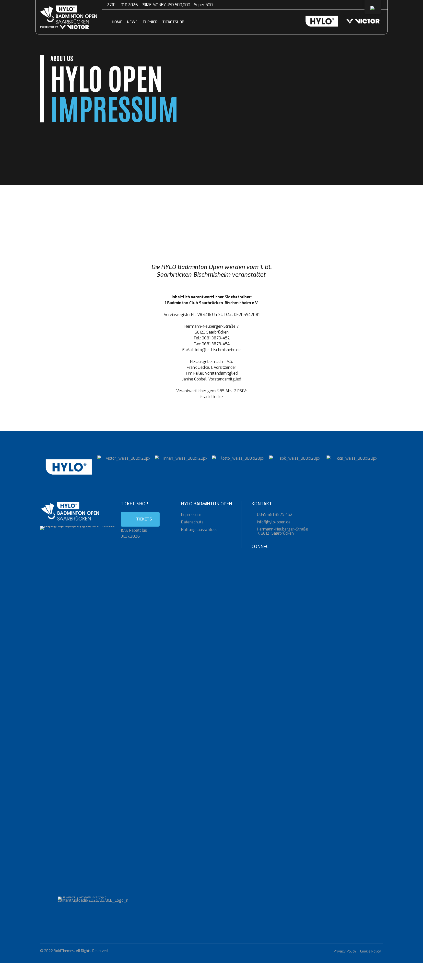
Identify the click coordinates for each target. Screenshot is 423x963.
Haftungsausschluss (199, 529)
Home (117, 22)
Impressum (191, 514)
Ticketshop (173, 22)
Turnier (149, 22)
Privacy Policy (345, 951)
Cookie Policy (370, 951)
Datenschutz (192, 522)
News (132, 22)
